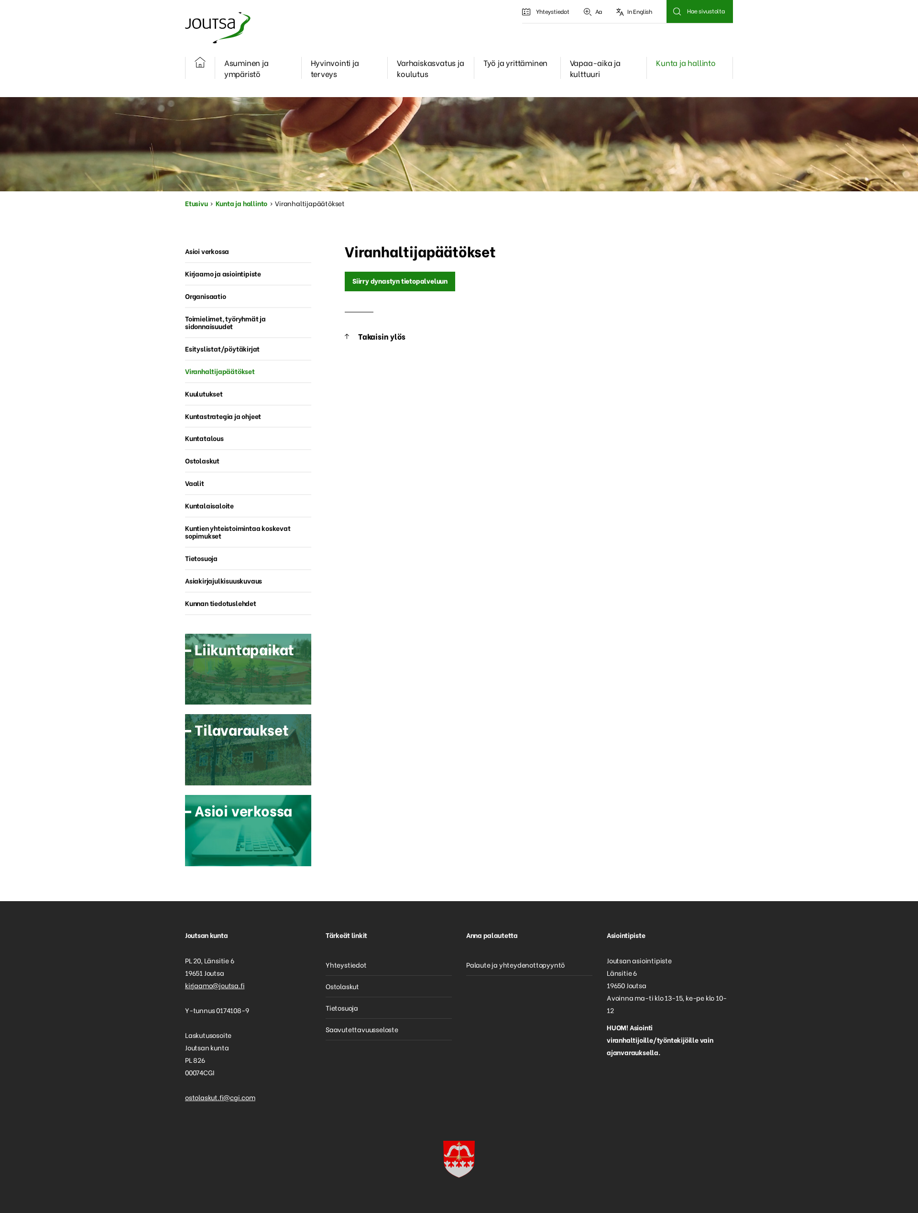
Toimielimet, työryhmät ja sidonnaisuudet (225, 322)
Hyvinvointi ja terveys (335, 68)
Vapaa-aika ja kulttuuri (595, 68)
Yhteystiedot (552, 11)
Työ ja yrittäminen (515, 62)
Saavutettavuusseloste (362, 1029)
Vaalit (194, 483)
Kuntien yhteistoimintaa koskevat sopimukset (238, 532)
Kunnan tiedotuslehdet (220, 603)
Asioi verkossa (207, 251)
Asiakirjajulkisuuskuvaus (223, 580)
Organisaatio (205, 296)
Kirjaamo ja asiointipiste (223, 273)
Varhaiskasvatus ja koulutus (430, 68)
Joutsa (217, 27)
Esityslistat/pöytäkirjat (222, 348)
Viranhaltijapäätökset (220, 371)
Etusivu (196, 203)
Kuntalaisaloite (209, 505)
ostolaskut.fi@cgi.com (220, 1097)
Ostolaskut (202, 460)
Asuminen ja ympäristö (246, 68)
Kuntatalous (204, 438)
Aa (598, 11)
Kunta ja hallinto (686, 62)
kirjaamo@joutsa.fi (214, 985)
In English (639, 11)
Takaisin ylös (381, 336)
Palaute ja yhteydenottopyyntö (515, 964)
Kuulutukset (204, 393)
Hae (677, 11)
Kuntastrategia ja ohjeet (223, 416)
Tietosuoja (201, 558)
